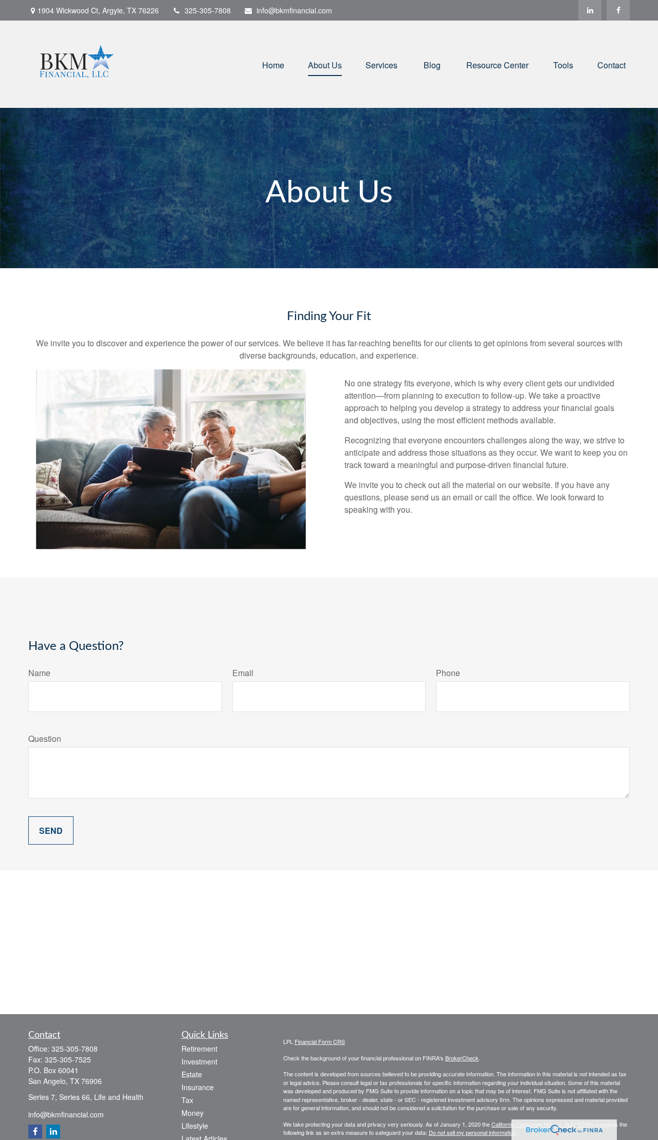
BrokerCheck (462, 1058)
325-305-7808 (208, 10)
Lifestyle (194, 1125)
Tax (187, 1100)
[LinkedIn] (589, 10)
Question (44, 738)
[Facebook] (618, 10)
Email (242, 673)
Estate (191, 1074)
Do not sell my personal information (472, 1132)
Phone (448, 673)
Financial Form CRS (320, 1041)
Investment (199, 1061)
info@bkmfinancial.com (294, 10)
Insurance (197, 1087)
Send (51, 830)
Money (192, 1113)
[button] (273, 63)
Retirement (199, 1048)
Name (39, 673)
